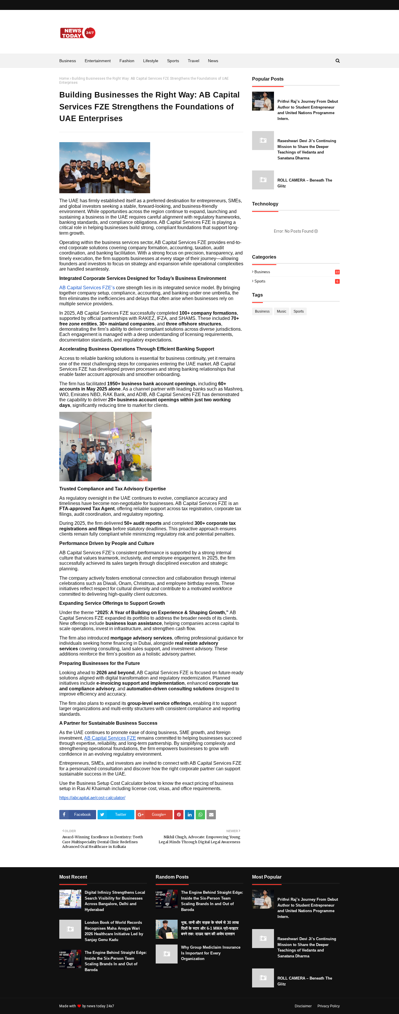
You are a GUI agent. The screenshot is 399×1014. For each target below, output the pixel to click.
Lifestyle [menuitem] (150, 60)
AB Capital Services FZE (110, 738)
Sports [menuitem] (173, 60)
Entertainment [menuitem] (98, 60)
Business (296, 272)
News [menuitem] (213, 60)
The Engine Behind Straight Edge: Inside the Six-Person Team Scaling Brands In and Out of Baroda (116, 961)
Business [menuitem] (67, 60)
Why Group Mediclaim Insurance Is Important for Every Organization (210, 953)
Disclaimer (303, 1006)
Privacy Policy (329, 1006)
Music (281, 311)
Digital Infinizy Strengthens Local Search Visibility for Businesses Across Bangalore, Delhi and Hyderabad (115, 901)
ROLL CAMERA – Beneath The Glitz (304, 183)
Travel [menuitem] (193, 60)
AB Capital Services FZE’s (87, 287)
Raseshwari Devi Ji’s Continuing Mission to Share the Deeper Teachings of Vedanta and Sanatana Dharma (306, 149)
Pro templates (130, 1006)
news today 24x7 (100, 1006)
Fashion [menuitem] (126, 60)
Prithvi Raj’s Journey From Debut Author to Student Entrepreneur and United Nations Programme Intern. (307, 110)
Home (64, 78)
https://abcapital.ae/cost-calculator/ (92, 797)
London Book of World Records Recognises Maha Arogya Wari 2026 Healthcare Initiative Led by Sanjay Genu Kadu (114, 931)
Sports (296, 281)
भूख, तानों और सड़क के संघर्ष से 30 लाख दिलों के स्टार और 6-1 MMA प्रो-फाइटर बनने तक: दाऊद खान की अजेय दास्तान (210, 928)
